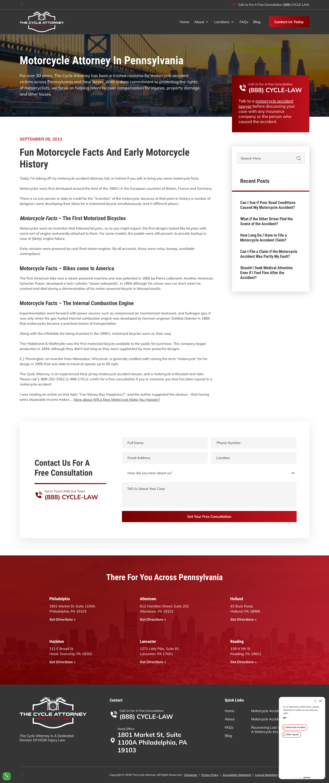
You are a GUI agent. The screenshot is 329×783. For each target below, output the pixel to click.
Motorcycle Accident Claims (273, 719)
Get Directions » (62, 619)
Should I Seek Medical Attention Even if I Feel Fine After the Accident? (266, 272)
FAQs (244, 22)
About (199, 22)
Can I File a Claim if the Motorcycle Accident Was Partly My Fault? (268, 254)
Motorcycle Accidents (268, 711)
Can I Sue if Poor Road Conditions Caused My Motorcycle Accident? (268, 205)
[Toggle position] (315, 701)
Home (184, 22)
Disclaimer (190, 774)
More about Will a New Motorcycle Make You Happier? (117, 399)
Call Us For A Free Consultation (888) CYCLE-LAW (273, 5)
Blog (256, 22)
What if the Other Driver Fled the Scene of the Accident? (266, 221)
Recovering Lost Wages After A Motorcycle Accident (274, 729)
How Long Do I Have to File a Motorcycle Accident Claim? (263, 238)
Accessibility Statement (237, 774)
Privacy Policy (209, 774)
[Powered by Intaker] (307, 777)
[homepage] (42, 22)
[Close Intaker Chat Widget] (320, 701)
